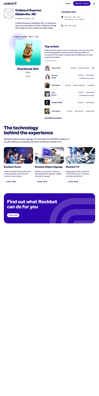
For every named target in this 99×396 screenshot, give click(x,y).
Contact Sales (82, 3)
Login (67, 3)
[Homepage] (10, 3)
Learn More (11, 181)
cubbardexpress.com (24, 18)
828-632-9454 (70, 25)
